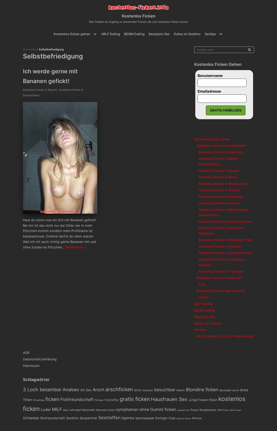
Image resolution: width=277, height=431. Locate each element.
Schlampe (31, 418)
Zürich (203, 297)
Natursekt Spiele (105, 410)
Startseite (29, 49)
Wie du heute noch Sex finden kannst (224, 336)
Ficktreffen (111, 400)
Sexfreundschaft (52, 418)
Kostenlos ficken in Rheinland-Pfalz (225, 240)
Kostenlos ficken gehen (212, 139)
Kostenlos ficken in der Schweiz (220, 291)
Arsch (98, 389)
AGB (26, 353)
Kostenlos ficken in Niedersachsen (225, 222)
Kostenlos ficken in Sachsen (220, 246)
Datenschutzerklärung (40, 359)
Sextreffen (109, 417)
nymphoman (127, 409)
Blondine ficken (202, 389)
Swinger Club (165, 418)
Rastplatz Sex (159, 34)
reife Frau (222, 410)
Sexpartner (88, 418)
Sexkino (72, 418)
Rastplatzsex (207, 410)
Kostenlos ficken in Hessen (219, 203)
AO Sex (86, 390)
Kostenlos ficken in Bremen (219, 190)
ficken (52, 399)
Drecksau (38, 400)
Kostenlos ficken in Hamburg (221, 197)
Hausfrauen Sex (169, 399)
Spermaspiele (144, 418)
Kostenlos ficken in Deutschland (220, 146)
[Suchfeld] (249, 50)
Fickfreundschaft (76, 399)
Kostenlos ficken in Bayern (40, 89)
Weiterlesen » (75, 247)
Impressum (31, 366)
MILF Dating (111, 34)
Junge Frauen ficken (202, 400)
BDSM (137, 390)
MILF (57, 409)
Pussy (194, 410)
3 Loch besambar (42, 389)
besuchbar (164, 389)
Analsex (71, 389)
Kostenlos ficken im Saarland (221, 152)
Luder (46, 409)
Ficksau (98, 400)
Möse (66, 410)
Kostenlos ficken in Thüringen (221, 271)
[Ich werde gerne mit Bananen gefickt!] (60, 212)
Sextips (200, 330)
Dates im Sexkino (187, 34)
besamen (147, 390)
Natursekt (88, 410)
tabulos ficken (183, 418)
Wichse (197, 418)
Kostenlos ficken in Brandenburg (223, 184)
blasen (180, 390)
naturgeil (75, 410)
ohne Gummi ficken (158, 409)
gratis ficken (135, 399)
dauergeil (225, 390)
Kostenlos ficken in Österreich (219, 278)
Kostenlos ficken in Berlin (218, 177)
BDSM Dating (134, 34)
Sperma (128, 418)
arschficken (119, 389)
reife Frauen (235, 410)
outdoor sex (183, 410)
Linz (202, 284)
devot (235, 390)
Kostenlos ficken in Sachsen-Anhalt (225, 253)
